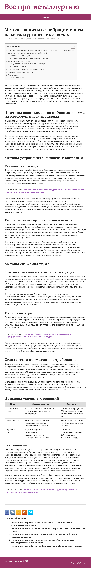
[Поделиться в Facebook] (7, 512)
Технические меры (18, 66)
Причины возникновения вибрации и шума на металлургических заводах (41, 50)
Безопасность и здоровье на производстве (29, 39)
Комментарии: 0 (53, 39)
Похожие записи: (18, 77)
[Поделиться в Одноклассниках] (18, 512)
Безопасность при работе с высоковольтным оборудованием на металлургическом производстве (42, 541)
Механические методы (20, 56)
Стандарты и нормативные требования (26, 69)
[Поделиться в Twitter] (30, 512)
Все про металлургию (42, 6)
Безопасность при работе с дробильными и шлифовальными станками (46, 546)
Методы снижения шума (19, 61)
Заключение (13, 75)
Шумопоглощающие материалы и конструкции (30, 64)
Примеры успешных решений (21, 72)
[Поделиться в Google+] (24, 512)
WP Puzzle (82, 563)
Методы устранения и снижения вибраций (27, 53)
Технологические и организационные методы (29, 58)
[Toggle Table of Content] (72, 47)
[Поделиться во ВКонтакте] (12, 512)
